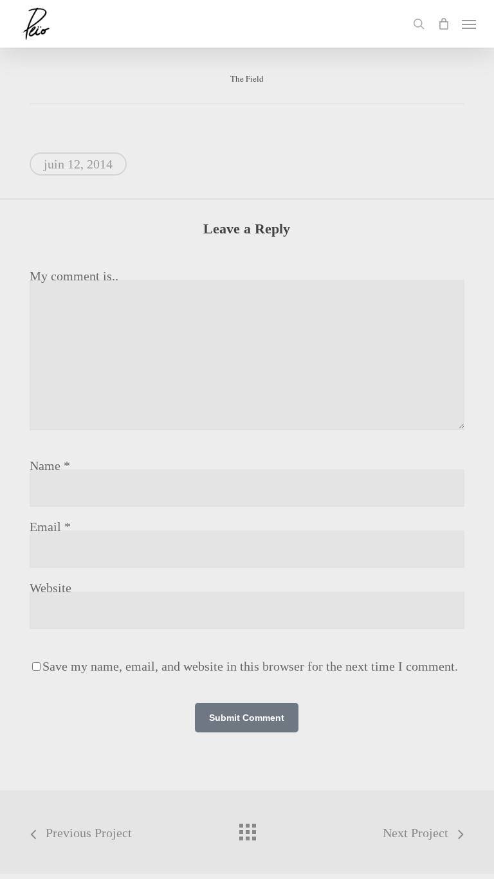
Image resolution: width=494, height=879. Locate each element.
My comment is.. (74, 276)
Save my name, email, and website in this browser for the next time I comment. (250, 666)
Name (50, 465)
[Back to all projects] (247, 829)
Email (50, 527)
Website (50, 588)
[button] (469, 23)
